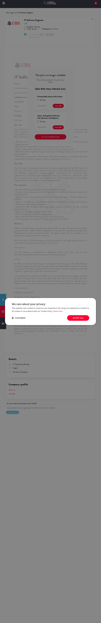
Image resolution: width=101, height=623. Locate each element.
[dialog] (50, 311)
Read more (58, 311)
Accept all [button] (78, 318)
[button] (18, 318)
